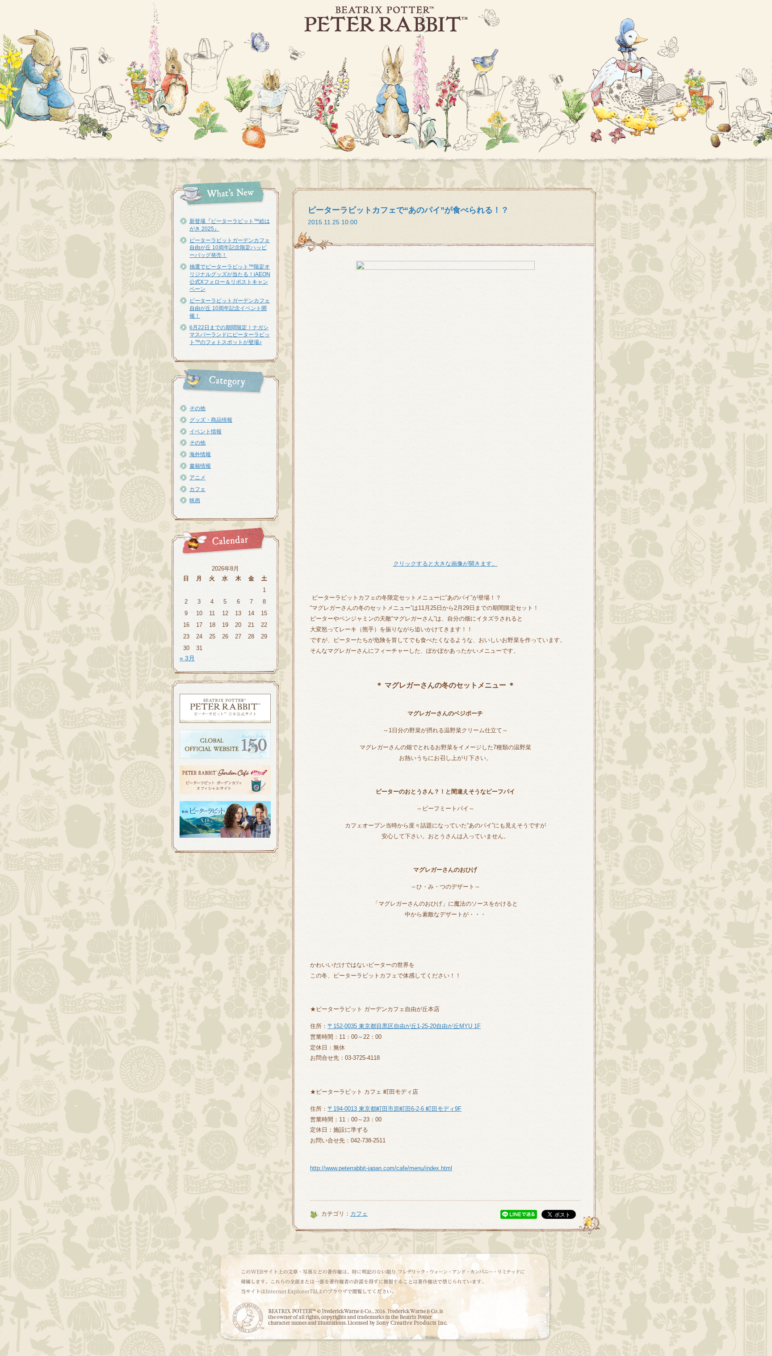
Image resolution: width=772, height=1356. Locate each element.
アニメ (197, 477)
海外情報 (200, 454)
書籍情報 (200, 466)
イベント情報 (205, 431)
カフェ (197, 489)
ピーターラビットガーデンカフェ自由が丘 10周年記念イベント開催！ (229, 308)
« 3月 (187, 658)
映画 (194, 500)
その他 (197, 408)
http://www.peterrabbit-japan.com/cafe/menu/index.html (381, 1168)
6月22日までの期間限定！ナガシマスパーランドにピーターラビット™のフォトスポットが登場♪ (229, 335)
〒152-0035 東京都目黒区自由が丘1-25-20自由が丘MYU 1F (404, 1026)
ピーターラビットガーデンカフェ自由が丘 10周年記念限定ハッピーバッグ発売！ (229, 248)
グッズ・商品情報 (210, 420)
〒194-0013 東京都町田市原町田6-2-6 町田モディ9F (394, 1108)
